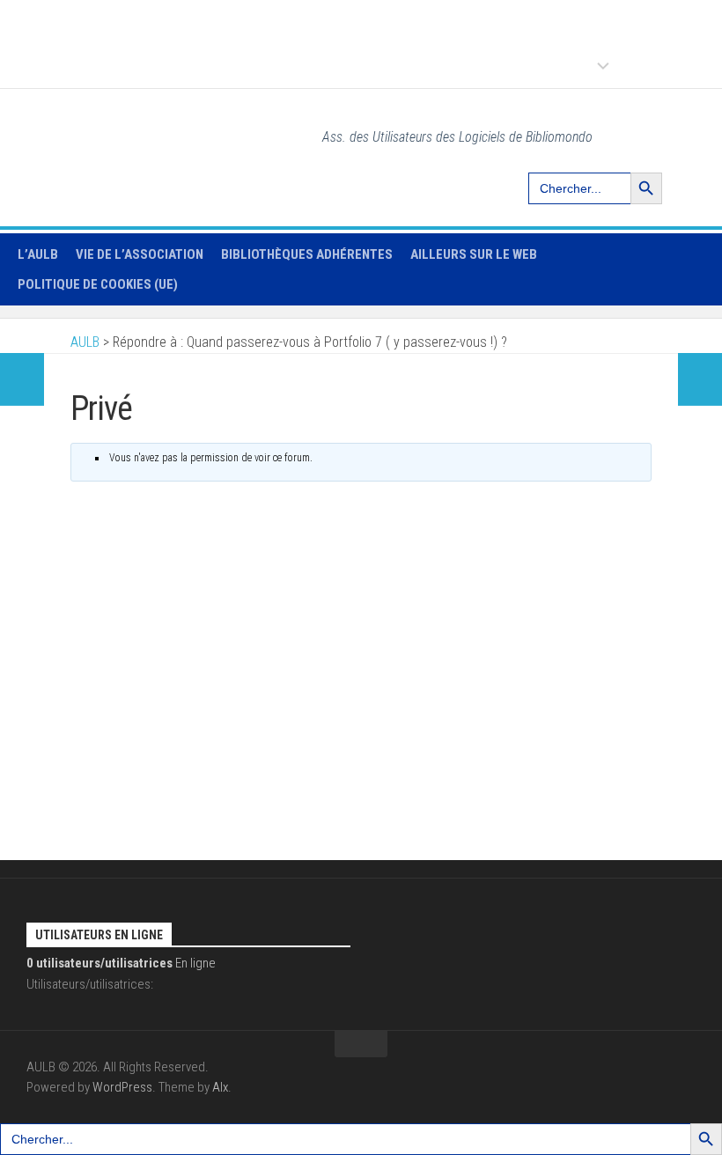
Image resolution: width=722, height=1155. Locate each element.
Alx (220, 1087)
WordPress (122, 1087)
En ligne (121, 963)
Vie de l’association (139, 254)
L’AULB (38, 254)
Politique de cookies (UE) (98, 284)
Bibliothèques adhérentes (307, 254)
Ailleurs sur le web (473, 254)
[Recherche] (685, 133)
